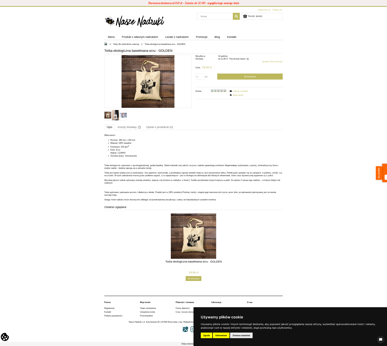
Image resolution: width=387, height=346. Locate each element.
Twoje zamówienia (148, 308)
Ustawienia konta (147, 312)
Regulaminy (109, 308)
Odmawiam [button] (221, 335)
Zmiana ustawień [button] (241, 335)
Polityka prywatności (113, 316)
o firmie (185, 180)
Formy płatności (183, 308)
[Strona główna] (134, 21)
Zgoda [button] (206, 335)
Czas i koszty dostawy (186, 312)
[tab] (109, 127)
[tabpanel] (193, 167)
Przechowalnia (146, 316)
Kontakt (107, 312)
